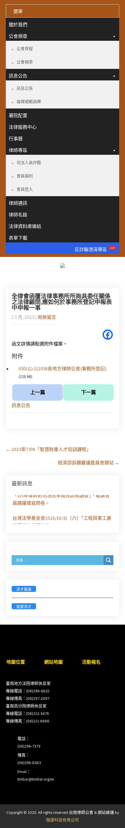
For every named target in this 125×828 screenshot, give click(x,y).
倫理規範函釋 (29, 101)
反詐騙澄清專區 (94, 249)
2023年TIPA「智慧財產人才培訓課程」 (48, 449)
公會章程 (25, 48)
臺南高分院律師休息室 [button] (26, 706)
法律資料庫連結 (25, 226)
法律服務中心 (23, 127)
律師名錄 (18, 215)
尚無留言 (47, 317)
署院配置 (18, 116)
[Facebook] (108, 335)
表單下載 (18, 238)
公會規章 (18, 36)
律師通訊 (18, 203)
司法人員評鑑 (29, 162)
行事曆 (16, 139)
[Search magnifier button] (108, 560)
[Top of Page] (108, 815)
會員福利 (25, 176)
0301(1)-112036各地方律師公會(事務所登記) (62, 369)
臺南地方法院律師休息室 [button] (28, 683)
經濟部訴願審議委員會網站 (88, 463)
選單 (18, 11)
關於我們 (18, 25)
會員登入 (25, 189)
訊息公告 (18, 76)
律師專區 (18, 150)
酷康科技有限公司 (62, 820)
